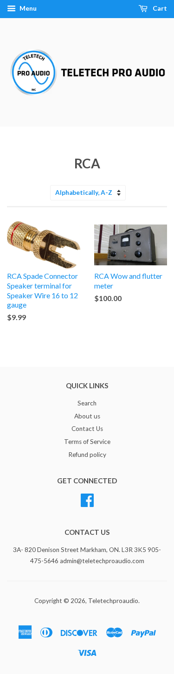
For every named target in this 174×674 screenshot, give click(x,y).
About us (87, 416)
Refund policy (87, 454)
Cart (159, 8)
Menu (27, 8)
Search (87, 403)
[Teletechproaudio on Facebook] (87, 498)
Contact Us (87, 428)
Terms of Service (87, 441)
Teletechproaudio (113, 600)
